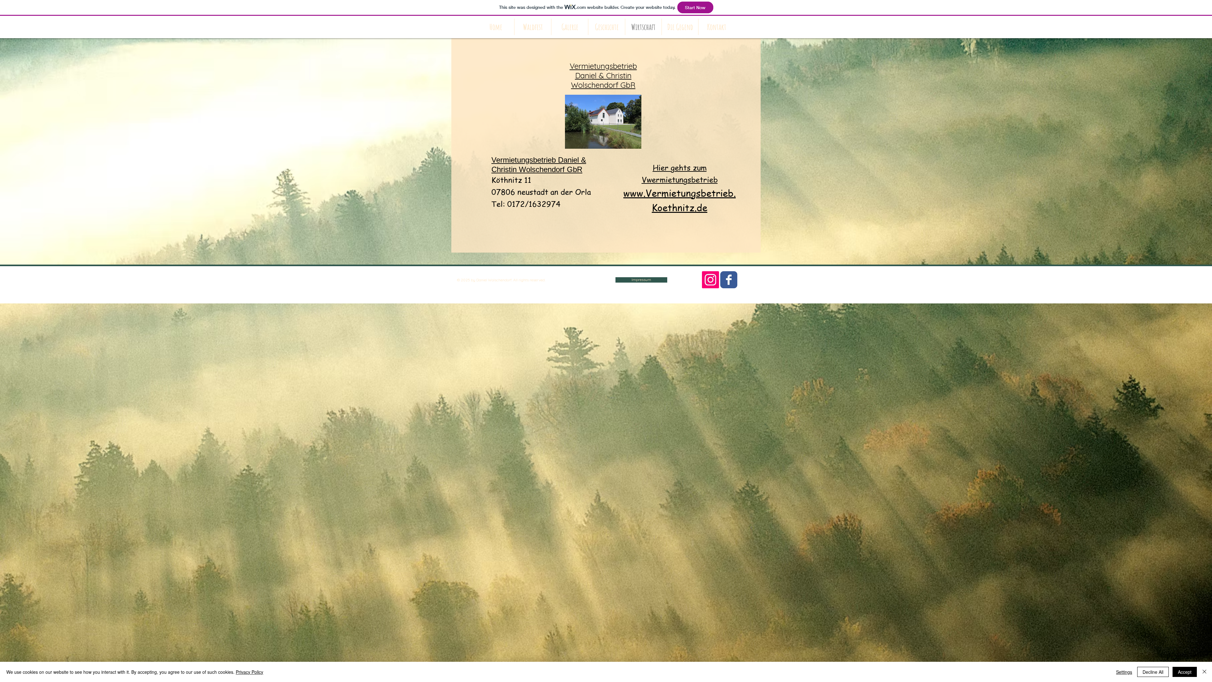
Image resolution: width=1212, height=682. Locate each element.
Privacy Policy (249, 672)
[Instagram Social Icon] (710, 279)
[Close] (1204, 672)
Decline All (1153, 672)
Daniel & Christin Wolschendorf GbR (603, 75)
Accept (1184, 672)
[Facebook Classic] (728, 279)
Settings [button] (1124, 672)
